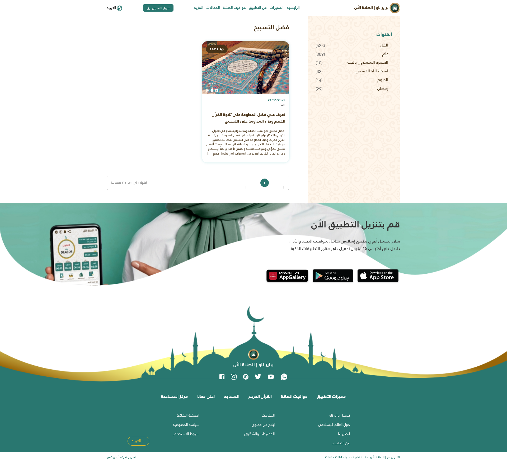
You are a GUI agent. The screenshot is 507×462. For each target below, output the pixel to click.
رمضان (382, 88)
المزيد (198, 7)
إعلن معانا (206, 396)
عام (385, 54)
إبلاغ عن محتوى (263, 424)
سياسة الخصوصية (186, 424)
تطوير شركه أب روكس (121, 457)
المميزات (277, 7)
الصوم (382, 79)
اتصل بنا (344, 433)
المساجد (231, 396)
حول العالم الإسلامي (334, 424)
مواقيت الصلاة (234, 7)
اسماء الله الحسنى (372, 71)
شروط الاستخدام (186, 433)
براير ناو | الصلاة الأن (371, 7)
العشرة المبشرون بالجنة (368, 62)
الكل (384, 45)
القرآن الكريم (260, 396)
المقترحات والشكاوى (259, 433)
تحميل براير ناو (339, 415)
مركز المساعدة (174, 396)
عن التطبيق (258, 7)
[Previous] (281, 183)
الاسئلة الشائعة (188, 415)
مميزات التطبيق (331, 396)
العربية (112, 7)
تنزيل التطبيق (160, 8)
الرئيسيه (293, 7)
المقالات (213, 7)
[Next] (256, 183)
